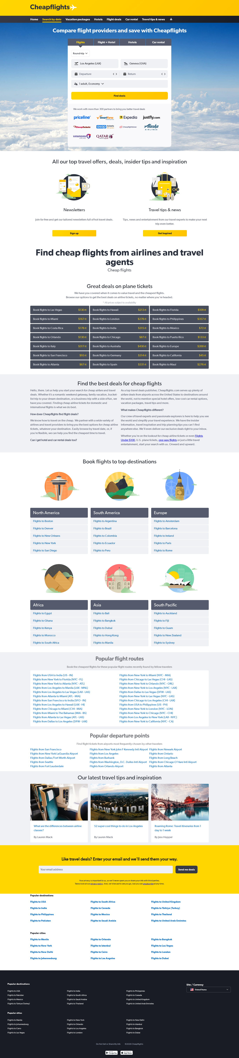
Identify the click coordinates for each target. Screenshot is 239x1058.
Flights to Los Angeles (103, 958)
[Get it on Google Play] (111, 1053)
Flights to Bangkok (161, 939)
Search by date (51, 19)
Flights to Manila (39, 939)
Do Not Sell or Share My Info (108, 1044)
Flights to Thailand (161, 914)
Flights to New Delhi (41, 952)
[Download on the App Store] (127, 1053)
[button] (80, 42)
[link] (74, 233)
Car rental (131, 19)
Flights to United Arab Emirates (168, 920)
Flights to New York (41, 945)
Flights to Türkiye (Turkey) (165, 908)
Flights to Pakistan (40, 920)
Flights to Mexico (100, 914)
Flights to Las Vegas (162, 945)
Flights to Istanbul (101, 945)
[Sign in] (171, 19)
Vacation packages (78, 19)
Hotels (98, 19)
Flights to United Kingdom (166, 901)
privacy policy (96, 883)
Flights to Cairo (99, 952)
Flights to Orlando (101, 939)
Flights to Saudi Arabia (103, 920)
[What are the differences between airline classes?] (59, 802)
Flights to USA (38, 901)
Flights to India (38, 908)
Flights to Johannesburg (43, 958)
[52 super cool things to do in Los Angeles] (119, 802)
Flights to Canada (100, 908)
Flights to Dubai (160, 958)
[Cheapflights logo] (49, 7)
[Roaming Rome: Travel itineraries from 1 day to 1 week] (180, 802)
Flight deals (114, 19)
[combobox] (80, 53)
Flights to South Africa (103, 901)
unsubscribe (148, 883)
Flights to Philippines (42, 914)
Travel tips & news (153, 19)
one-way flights (168, 440)
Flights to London (160, 952)
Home (34, 19)
